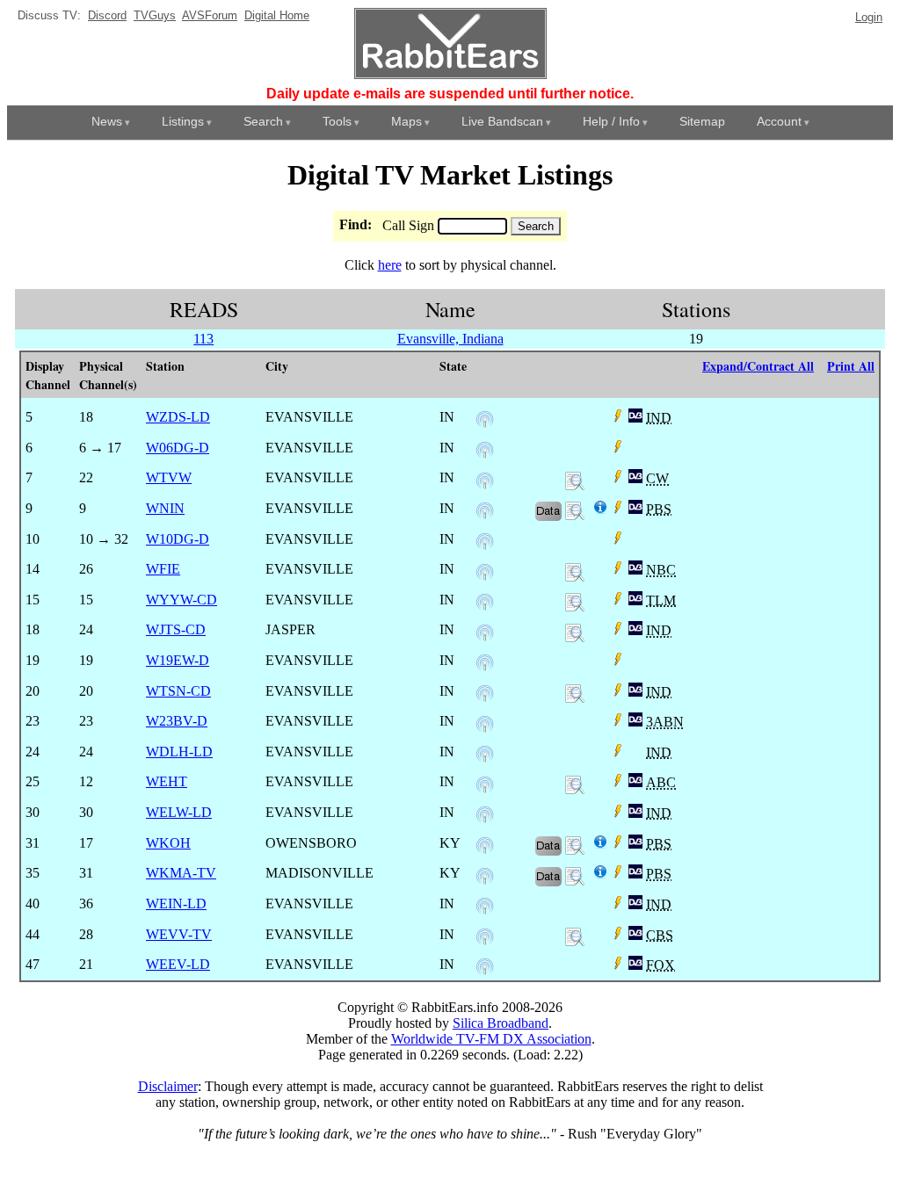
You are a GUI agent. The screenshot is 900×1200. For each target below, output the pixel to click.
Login (868, 17)
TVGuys (155, 15)
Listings (183, 121)
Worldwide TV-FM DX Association (491, 1038)
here (390, 264)
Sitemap (702, 121)
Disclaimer (168, 1086)
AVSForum (209, 15)
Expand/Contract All (758, 366)
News (106, 121)
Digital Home (276, 15)
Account (779, 121)
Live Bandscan (502, 121)
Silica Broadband (500, 1023)
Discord (107, 15)
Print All (851, 366)
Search (263, 121)
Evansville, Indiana (450, 338)
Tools (337, 121)
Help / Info (611, 121)
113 (203, 338)
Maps (406, 121)
